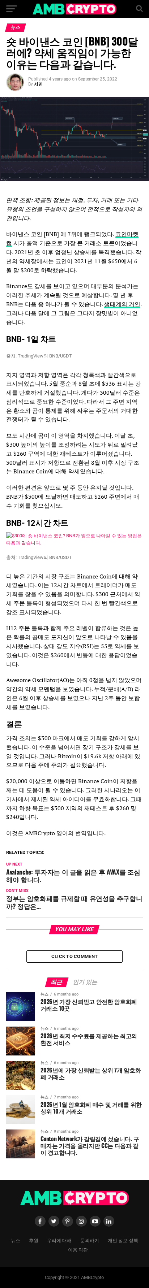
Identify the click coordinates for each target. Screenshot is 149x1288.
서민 (38, 84)
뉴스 (15, 1240)
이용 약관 (78, 1249)
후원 (33, 1240)
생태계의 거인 (122, 304)
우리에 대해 (59, 1240)
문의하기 (89, 1240)
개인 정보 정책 (123, 1240)
